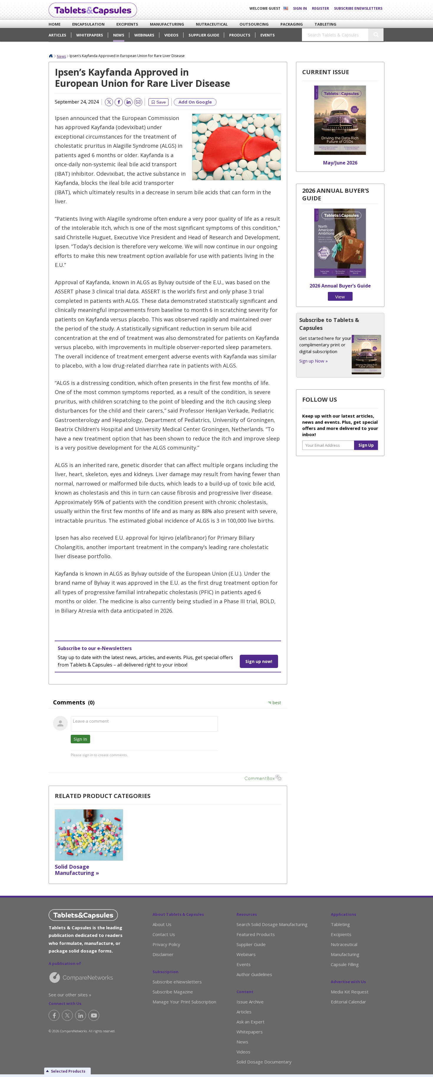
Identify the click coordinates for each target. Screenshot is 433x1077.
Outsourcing (248, 24)
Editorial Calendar (348, 1002)
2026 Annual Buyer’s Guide (340, 285)
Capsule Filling (345, 964)
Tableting (321, 24)
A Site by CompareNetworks (91, 977)
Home (52, 24)
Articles (57, 35)
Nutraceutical (205, 24)
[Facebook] (54, 1015)
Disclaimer (163, 954)
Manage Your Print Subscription (184, 1002)
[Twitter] (67, 1015)
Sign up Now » (313, 361)
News (118, 35)
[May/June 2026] (340, 153)
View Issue (340, 297)
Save (161, 102)
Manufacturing (160, 24)
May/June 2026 (340, 162)
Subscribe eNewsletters (358, 8)
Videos (171, 35)
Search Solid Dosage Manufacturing (272, 924)
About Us (162, 924)
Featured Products (256, 934)
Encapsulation (82, 24)
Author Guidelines (254, 974)
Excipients (122, 24)
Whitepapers (89, 35)
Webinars (144, 35)
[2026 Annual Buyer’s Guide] (340, 276)
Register (320, 8)
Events (267, 35)
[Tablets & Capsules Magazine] (93, 10)
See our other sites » (70, 995)
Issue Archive (250, 1002)
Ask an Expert (251, 1022)
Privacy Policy (166, 944)
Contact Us (164, 934)
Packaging (287, 24)
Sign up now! (258, 661)
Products (239, 35)
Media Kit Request (349, 992)
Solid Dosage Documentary (264, 1062)
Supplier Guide (204, 35)
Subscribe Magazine (173, 992)
